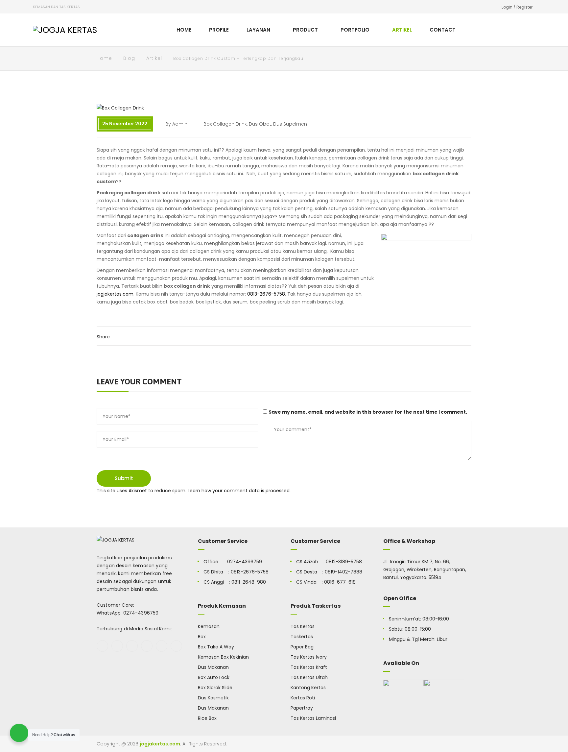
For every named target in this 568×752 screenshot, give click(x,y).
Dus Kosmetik (213, 697)
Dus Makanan (213, 667)
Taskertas (302, 636)
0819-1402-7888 (343, 572)
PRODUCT (305, 29)
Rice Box (207, 718)
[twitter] (117, 646)
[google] (132, 646)
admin (179, 124)
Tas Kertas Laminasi (313, 718)
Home (104, 58)
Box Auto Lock (213, 677)
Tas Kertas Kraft (309, 667)
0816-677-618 (340, 582)
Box (202, 636)
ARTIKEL (402, 29)
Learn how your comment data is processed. (239, 490)
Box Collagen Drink (225, 124)
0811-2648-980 (248, 582)
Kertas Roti (303, 697)
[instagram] (147, 646)
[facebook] (102, 646)
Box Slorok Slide (215, 687)
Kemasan (209, 626)
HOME (184, 29)
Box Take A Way (216, 646)
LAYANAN (258, 29)
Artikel (154, 58)
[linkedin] (176, 646)
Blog (129, 58)
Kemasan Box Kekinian (223, 657)
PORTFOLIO (355, 29)
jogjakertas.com (115, 294)
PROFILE (219, 29)
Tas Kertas (303, 626)
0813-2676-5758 (266, 294)
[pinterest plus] (161, 646)
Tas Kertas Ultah (309, 677)
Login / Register (517, 7)
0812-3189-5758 (344, 561)
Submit (124, 478)
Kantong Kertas (308, 687)
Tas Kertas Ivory (309, 657)
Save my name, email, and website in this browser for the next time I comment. (368, 412)
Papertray (302, 708)
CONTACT (443, 29)
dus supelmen (290, 124)
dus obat (260, 124)
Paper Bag (302, 646)
